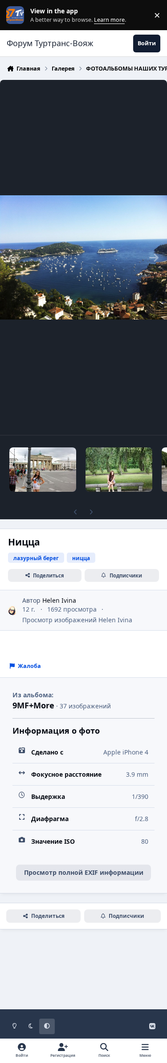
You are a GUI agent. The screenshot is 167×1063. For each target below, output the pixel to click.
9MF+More (33, 705)
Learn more (17, 15)
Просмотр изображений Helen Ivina (77, 620)
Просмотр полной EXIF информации (83, 872)
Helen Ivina (59, 600)
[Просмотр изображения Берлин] (42, 469)
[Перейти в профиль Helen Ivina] (12, 610)
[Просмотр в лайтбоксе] (83, 257)
